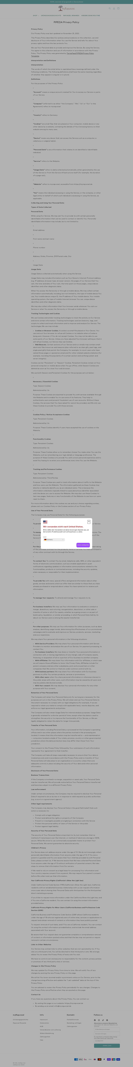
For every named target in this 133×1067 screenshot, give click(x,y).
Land (44, 537)
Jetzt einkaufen (83, 545)
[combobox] (48, 540)
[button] (89, 521)
